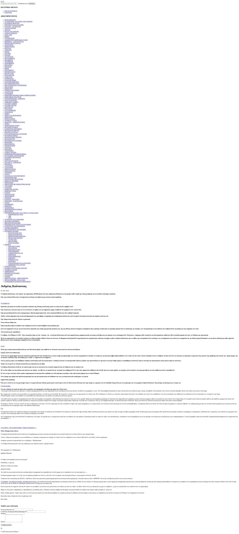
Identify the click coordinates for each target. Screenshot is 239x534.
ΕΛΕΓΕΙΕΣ (7, 187)
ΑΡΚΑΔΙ (7, 30)
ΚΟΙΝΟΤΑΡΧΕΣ (9, 119)
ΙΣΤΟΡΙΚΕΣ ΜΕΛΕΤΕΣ (11, 23)
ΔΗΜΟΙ (6, 114)
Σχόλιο (3, 521)
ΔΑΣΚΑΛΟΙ (8, 77)
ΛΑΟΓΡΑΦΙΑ (8, 166)
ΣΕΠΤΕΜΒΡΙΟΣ (9, 58)
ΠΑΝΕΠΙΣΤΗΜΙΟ (10, 80)
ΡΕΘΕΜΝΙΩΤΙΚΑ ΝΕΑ (15, 214)
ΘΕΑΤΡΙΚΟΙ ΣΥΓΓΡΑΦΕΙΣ (12, 140)
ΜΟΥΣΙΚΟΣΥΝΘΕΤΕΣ (11, 130)
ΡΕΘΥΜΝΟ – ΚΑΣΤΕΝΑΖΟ (13, 201)
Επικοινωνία (8, 12)
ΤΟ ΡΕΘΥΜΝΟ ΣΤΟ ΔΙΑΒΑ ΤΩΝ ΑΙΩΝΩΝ (18, 21)
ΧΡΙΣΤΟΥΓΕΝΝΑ (10, 169)
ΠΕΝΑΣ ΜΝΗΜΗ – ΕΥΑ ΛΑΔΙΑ (14, 280)
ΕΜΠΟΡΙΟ (7, 206)
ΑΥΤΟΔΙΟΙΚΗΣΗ (10, 110)
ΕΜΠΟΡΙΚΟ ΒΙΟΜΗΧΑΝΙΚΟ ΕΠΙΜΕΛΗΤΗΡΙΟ (20, 95)
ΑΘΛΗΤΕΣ (7, 197)
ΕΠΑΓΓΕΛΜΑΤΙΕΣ (10, 100)
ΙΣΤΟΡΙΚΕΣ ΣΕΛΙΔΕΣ (11, 231)
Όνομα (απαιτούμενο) (7, 509)
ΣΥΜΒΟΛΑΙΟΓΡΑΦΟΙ (11, 90)
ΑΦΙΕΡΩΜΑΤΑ (9, 271)
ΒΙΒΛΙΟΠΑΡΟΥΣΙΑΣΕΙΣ (12, 223)
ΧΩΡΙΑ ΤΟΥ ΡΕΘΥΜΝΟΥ (12, 115)
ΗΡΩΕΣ (6, 36)
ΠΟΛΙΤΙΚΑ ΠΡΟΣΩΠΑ (11, 221)
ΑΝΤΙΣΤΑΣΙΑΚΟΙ (10, 28)
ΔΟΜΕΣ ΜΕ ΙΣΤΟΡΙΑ (11, 189)
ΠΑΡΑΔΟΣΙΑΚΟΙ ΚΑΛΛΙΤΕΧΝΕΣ (15, 134)
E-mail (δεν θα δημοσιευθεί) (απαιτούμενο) (14, 511)
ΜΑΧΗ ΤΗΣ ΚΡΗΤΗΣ (11, 31)
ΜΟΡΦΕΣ (7, 244)
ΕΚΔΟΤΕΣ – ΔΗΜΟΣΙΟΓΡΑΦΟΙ (14, 122)
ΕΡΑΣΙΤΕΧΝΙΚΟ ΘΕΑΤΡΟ (13, 137)
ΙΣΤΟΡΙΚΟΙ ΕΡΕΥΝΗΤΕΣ (12, 157)
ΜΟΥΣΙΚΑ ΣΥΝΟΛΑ (11, 132)
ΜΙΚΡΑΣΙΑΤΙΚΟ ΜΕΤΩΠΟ (17, 236)
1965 (9, 218)
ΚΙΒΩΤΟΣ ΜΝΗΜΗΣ (11, 181)
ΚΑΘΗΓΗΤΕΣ (9, 78)
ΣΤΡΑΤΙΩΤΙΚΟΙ (9, 38)
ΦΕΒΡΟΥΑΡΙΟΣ (9, 46)
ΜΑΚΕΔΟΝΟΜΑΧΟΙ (15, 234)
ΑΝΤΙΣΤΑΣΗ (12, 239)
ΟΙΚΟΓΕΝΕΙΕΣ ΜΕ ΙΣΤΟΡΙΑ (13, 179)
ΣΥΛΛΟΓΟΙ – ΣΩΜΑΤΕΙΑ (12, 162)
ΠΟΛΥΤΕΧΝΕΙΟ (13, 243)
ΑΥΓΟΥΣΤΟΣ (8, 57)
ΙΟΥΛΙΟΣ (7, 55)
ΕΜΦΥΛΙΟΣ (12, 255)
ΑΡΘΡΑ (6, 124)
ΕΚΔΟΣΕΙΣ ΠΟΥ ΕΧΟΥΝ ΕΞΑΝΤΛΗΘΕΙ (17, 224)
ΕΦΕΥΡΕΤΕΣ (8, 107)
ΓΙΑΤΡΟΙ (7, 192)
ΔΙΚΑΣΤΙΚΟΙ (8, 87)
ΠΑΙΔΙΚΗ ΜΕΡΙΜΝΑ (11, 228)
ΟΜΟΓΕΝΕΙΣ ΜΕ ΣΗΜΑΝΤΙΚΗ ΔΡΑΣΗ (17, 184)
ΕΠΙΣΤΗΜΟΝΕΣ (13, 251)
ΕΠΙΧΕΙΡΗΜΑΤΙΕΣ (14, 256)
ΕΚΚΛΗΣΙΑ (8, 65)
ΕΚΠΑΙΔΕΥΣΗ (9, 75)
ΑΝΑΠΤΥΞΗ (8, 92)
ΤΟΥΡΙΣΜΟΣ (8, 93)
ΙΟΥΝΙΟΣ (7, 53)
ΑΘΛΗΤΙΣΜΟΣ (9, 196)
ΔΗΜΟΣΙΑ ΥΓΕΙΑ (10, 191)
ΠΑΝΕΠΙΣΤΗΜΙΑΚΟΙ (11, 82)
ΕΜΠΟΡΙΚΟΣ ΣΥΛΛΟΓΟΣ (12, 97)
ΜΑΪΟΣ (6, 51)
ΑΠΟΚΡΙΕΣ (8, 172)
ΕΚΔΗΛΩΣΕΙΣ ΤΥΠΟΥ (12, 125)
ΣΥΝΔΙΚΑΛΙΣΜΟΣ (10, 104)
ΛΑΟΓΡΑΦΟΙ (8, 167)
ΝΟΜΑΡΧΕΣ (8, 112)
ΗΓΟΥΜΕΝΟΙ (9, 70)
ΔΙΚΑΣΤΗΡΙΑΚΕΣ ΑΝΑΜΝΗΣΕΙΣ (15, 85)
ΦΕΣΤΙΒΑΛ (8, 164)
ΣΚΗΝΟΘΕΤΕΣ (9, 144)
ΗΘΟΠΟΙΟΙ (8, 142)
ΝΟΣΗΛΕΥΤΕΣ (9, 194)
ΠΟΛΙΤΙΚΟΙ (8, 109)
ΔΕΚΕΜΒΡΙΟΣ (9, 63)
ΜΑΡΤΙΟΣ (7, 48)
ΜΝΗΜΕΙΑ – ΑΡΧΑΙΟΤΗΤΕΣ (14, 41)
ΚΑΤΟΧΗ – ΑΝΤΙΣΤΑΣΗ (12, 26)
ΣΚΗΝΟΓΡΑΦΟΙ (9, 145)
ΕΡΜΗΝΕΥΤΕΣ (13, 260)
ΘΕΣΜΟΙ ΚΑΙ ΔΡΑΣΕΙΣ (12, 273)
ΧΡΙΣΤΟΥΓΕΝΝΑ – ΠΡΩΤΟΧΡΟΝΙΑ (16, 278)
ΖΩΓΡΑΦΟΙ (8, 149)
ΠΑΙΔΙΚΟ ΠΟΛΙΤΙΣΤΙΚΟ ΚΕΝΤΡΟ (15, 268)
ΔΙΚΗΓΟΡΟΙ (8, 88)
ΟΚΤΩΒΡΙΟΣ (8, 60)
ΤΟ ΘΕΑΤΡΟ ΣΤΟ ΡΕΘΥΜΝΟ (14, 219)
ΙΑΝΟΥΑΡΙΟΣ (8, 45)
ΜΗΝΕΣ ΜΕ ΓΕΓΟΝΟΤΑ (12, 43)
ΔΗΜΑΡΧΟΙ (8, 117)
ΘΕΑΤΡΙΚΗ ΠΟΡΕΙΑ (11, 135)
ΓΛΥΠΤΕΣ (7, 147)
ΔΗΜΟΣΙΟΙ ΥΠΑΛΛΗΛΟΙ (16, 265)
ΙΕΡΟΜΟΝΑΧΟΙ (9, 72)
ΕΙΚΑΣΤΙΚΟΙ (8, 211)
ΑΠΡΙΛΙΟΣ (8, 50)
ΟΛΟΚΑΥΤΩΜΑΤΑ (10, 33)
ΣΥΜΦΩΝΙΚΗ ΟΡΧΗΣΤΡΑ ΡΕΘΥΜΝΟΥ (17, 281)
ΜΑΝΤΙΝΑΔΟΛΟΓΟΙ (11, 161)
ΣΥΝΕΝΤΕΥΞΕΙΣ (10, 266)
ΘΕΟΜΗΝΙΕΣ (8, 204)
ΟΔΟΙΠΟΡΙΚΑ (9, 208)
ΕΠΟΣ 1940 (8, 35)
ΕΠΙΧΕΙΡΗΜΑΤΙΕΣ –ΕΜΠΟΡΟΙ (14, 98)
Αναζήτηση (32, 3)
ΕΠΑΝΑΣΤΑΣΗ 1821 (15, 233)
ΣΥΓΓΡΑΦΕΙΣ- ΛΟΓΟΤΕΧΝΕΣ (14, 156)
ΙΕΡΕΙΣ (6, 68)
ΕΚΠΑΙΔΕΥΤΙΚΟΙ (14, 246)
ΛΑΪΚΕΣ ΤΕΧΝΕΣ (10, 152)
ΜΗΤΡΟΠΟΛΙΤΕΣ (14, 249)
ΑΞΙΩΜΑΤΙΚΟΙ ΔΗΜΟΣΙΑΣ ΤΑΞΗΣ (16, 40)
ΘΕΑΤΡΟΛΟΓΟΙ (9, 139)
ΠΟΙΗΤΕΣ (7, 159)
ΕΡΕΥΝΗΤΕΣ (12, 248)
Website (3, 513)
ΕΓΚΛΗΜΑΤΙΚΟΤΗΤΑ (11, 83)
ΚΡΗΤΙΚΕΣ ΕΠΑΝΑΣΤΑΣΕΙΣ (14, 25)
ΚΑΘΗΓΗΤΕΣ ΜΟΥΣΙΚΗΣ (13, 129)
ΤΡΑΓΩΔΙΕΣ (8, 186)
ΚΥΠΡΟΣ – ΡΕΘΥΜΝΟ (12, 199)
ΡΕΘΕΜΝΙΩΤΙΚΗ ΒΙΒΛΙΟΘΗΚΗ (15, 154)
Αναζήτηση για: (22, 3)
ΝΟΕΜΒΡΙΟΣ (8, 62)
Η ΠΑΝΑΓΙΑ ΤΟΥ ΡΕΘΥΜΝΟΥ (14, 176)
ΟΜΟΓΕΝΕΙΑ (8, 182)
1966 (9, 216)
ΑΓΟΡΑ (6, 203)
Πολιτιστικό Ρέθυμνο (10, 11)
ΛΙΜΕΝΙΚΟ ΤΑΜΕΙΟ (11, 102)
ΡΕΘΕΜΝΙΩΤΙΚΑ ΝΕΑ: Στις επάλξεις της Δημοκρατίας (21, 213)
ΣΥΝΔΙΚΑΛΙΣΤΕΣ (10, 105)
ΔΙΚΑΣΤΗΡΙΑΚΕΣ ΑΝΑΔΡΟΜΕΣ (15, 229)
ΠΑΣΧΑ (7, 174)
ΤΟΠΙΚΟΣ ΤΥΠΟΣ (10, 120)
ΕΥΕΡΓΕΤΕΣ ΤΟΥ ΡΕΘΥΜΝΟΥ (14, 226)
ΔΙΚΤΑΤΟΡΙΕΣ (13, 241)
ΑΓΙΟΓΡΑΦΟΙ (8, 150)
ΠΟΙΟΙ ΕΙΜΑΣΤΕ (10, 20)
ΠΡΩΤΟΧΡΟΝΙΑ (9, 171)
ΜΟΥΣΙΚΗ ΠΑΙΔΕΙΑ (11, 127)
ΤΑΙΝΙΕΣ (7, 276)
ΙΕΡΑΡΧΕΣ (7, 67)
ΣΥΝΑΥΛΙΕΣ (8, 275)
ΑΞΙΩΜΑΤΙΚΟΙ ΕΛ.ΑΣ (15, 253)
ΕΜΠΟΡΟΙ (11, 258)
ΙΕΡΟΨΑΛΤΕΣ (9, 73)
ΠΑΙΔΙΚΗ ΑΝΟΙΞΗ (10, 270)
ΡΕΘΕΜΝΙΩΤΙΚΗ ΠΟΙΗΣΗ (13, 209)
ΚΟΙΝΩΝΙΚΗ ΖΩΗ (10, 177)
